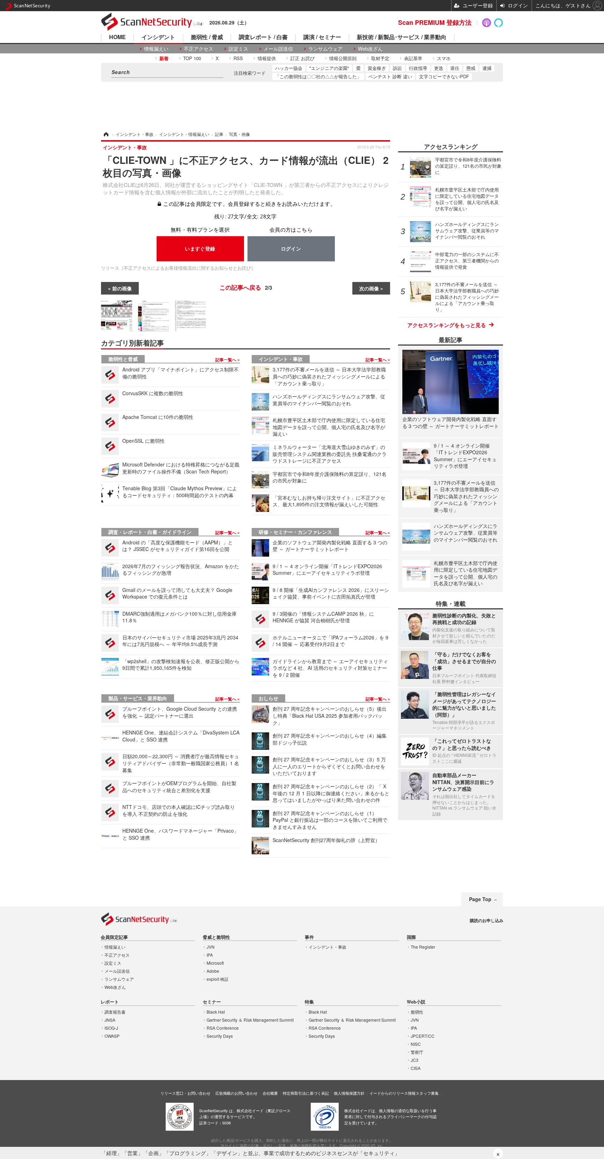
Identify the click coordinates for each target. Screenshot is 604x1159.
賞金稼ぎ (377, 68)
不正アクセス (198, 48)
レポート (110, 1002)
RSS (238, 58)
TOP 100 (192, 58)
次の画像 (369, 288)
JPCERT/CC (422, 1036)
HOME (117, 37)
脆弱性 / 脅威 (207, 37)
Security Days (220, 1036)
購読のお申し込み (486, 920)
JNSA (110, 1020)
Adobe (213, 971)
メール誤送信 (278, 48)
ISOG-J (111, 1028)
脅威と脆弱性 (216, 937)
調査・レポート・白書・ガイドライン (150, 531)
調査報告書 (115, 1012)
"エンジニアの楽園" (329, 68)
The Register (423, 947)
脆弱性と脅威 (123, 358)
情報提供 (267, 58)
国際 (411, 937)
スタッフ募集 (427, 1093)
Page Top (480, 899)
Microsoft (215, 963)
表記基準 (413, 58)
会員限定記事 (114, 937)
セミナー (212, 1002)
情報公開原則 (343, 58)
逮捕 (486, 68)
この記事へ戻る (246, 287)
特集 (309, 1002)
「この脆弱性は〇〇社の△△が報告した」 (318, 76)
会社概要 (270, 1093)
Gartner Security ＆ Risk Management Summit (250, 1020)
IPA (210, 955)
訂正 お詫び (302, 58)
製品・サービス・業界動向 (137, 698)
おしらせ (268, 698)
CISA (415, 1068)
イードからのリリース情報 (392, 1093)
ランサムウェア (325, 48)
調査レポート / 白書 (263, 37)
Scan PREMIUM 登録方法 (435, 22)
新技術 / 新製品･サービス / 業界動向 (401, 37)
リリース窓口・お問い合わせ (185, 1093)
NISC (416, 1044)
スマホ (444, 58)
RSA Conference (223, 1028)
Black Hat (216, 1012)
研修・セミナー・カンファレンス (295, 531)
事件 (309, 937)
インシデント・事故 (281, 358)
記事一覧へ (226, 359)
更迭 (438, 68)
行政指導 (418, 68)
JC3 (414, 1060)
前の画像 (122, 288)
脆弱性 (417, 1012)
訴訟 (397, 68)
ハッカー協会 (288, 68)
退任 (454, 68)
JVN (211, 947)
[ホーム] (105, 134)
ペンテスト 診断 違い (390, 76)
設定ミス (238, 48)
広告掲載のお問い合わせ (236, 1093)
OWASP (112, 1036)
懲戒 (470, 68)
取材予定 (380, 58)
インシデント (158, 37)
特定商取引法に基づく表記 (306, 1093)
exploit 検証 (218, 979)
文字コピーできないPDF (444, 76)
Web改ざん (370, 48)
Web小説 (416, 1002)
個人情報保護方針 (349, 1093)
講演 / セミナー (322, 37)
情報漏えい (156, 48)
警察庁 (417, 1052)
